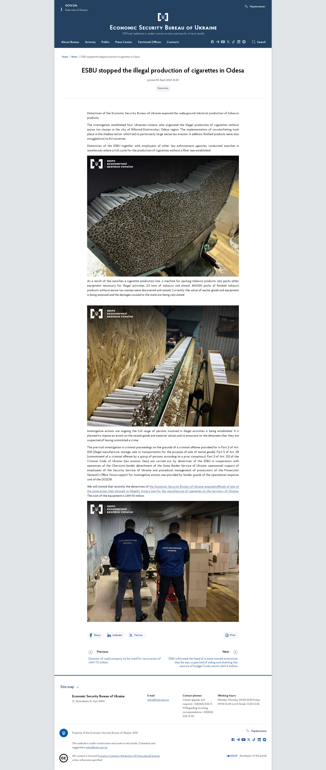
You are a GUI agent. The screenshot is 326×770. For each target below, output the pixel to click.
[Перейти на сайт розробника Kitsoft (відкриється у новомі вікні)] (232, 756)
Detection (163, 88)
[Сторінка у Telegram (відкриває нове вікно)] (218, 42)
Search (261, 42)
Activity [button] (90, 42)
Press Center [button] (123, 42)
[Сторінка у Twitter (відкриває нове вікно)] (228, 42)
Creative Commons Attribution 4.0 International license (129, 756)
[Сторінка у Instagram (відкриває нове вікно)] (244, 42)
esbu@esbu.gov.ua (158, 700)
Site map (67, 687)
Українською (257, 6)
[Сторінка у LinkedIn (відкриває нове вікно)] (239, 42)
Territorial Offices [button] (149, 42)
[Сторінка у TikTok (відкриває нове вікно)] (233, 42)
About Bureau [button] (70, 42)
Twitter (138, 635)
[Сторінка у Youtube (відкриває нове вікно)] (223, 42)
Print (233, 635)
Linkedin (117, 635)
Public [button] (106, 42)
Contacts (173, 42)
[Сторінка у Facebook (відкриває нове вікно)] (212, 42)
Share (97, 635)
